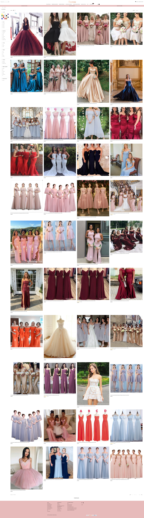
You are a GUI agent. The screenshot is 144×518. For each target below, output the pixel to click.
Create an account (141, 1)
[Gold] (6, 17)
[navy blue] (8, 17)
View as (11, 10)
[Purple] (8, 14)
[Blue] (5, 15)
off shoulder (3, 36)
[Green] (2, 15)
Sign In (137, 1)
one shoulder (3, 38)
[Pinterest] (83, 502)
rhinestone (3, 71)
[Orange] (3, 15)
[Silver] (5, 14)
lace (2, 53)
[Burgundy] (3, 17)
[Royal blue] (2, 18)
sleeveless (3, 61)
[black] (6, 15)
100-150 (3, 24)
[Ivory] (6, 14)
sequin (3, 73)
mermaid (3, 45)
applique (3, 68)
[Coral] (5, 17)
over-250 (3, 27)
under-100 (3, 23)
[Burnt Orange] (6, 18)
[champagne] (2, 17)
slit (2, 75)
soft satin (3, 56)
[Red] (5, 18)
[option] (24, 6)
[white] (8, 15)
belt (2, 70)
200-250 (3, 26)
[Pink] (3, 14)
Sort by (134, 10)
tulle (2, 54)
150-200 (3, 25)
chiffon (3, 52)
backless (3, 80)
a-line (3, 44)
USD (82, 504)
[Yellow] (2, 14)
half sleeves (3, 62)
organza (3, 55)
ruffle (3, 72)
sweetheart (3, 32)
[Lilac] (3, 18)
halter (3, 34)
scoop (3, 35)
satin (2, 51)
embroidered (3, 74)
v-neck (3, 33)
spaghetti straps (4, 39)
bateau (3, 37)
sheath (3, 46)
